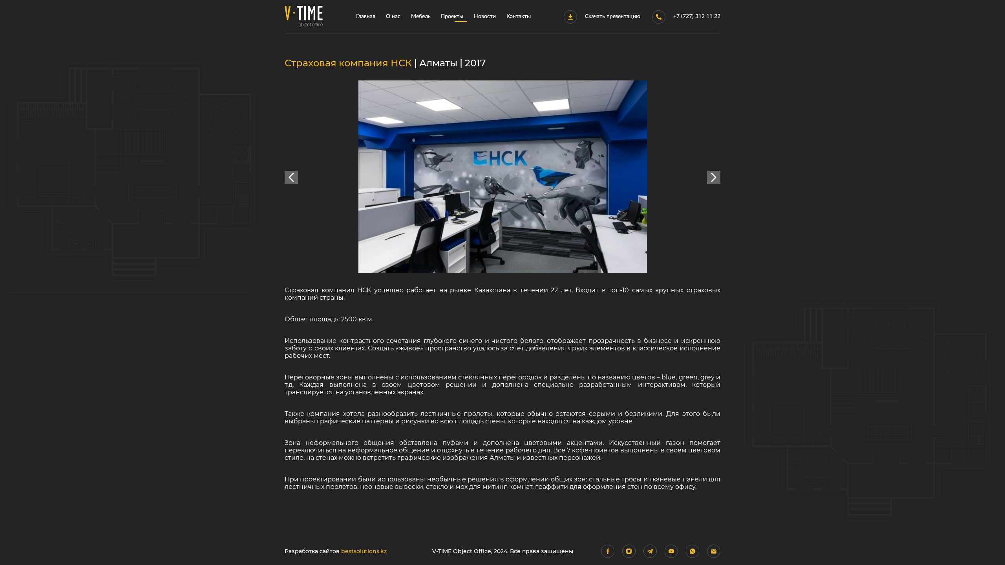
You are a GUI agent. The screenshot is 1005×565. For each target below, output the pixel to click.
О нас (393, 16)
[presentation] (291, 177)
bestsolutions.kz (364, 551)
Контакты (518, 16)
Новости (485, 16)
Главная (365, 16)
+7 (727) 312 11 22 (696, 16)
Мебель (421, 16)
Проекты (452, 16)
